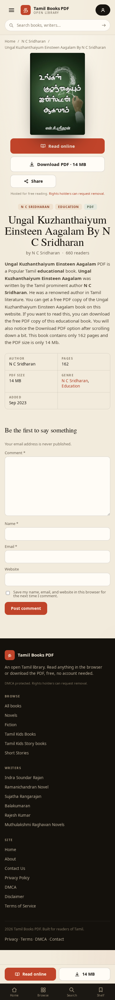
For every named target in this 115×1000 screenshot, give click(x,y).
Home (10, 41)
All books (13, 706)
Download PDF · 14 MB (61, 164)
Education (68, 207)
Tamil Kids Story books (25, 743)
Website (12, 569)
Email (11, 546)
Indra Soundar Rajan (24, 777)
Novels (11, 715)
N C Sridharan (34, 41)
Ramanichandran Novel (26, 787)
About (10, 859)
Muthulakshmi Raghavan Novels (34, 824)
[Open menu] (11, 10)
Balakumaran (17, 805)
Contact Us (15, 868)
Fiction (11, 724)
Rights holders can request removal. (77, 193)
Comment (15, 453)
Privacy (11, 939)
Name (11, 524)
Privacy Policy (17, 877)
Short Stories (17, 753)
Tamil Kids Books (20, 734)
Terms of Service (20, 906)
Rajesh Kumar (18, 815)
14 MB (88, 974)
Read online (61, 146)
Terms (26, 939)
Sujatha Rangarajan (23, 796)
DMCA (11, 887)
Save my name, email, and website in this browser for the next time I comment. (59, 594)
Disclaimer (14, 896)
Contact (57, 939)
